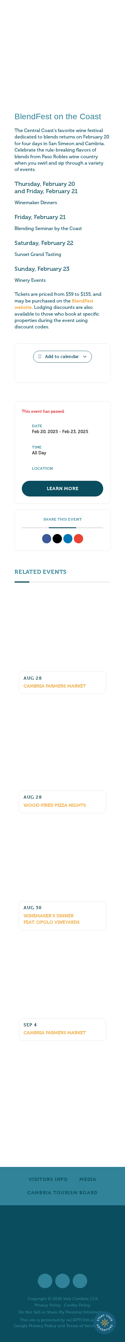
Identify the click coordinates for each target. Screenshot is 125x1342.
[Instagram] (62, 1281)
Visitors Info (48, 1179)
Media (87, 1179)
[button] (46, 538)
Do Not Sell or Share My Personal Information (63, 1312)
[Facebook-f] (45, 1281)
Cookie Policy (77, 1305)
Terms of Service (82, 1325)
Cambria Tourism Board (62, 1192)
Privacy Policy (48, 1305)
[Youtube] (80, 1281)
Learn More (62, 488)
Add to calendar (62, 356)
